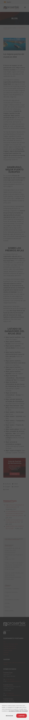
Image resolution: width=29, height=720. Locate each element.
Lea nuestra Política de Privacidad (18, 711)
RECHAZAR (9, 715)
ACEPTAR (22, 715)
